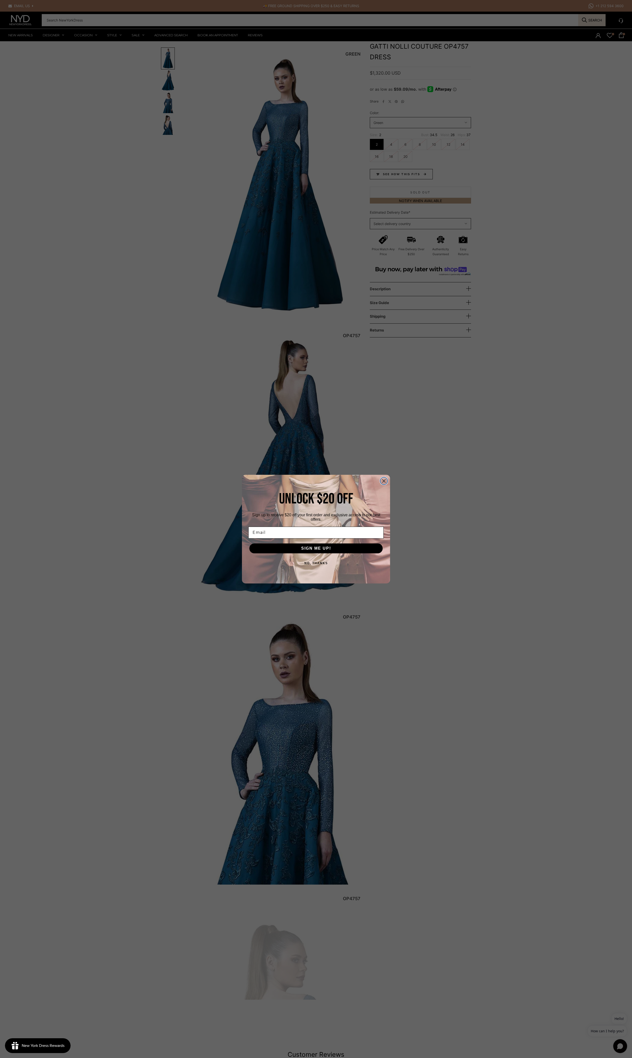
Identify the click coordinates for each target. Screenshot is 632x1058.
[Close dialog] (384, 481)
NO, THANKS (316, 563)
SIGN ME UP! (316, 548)
